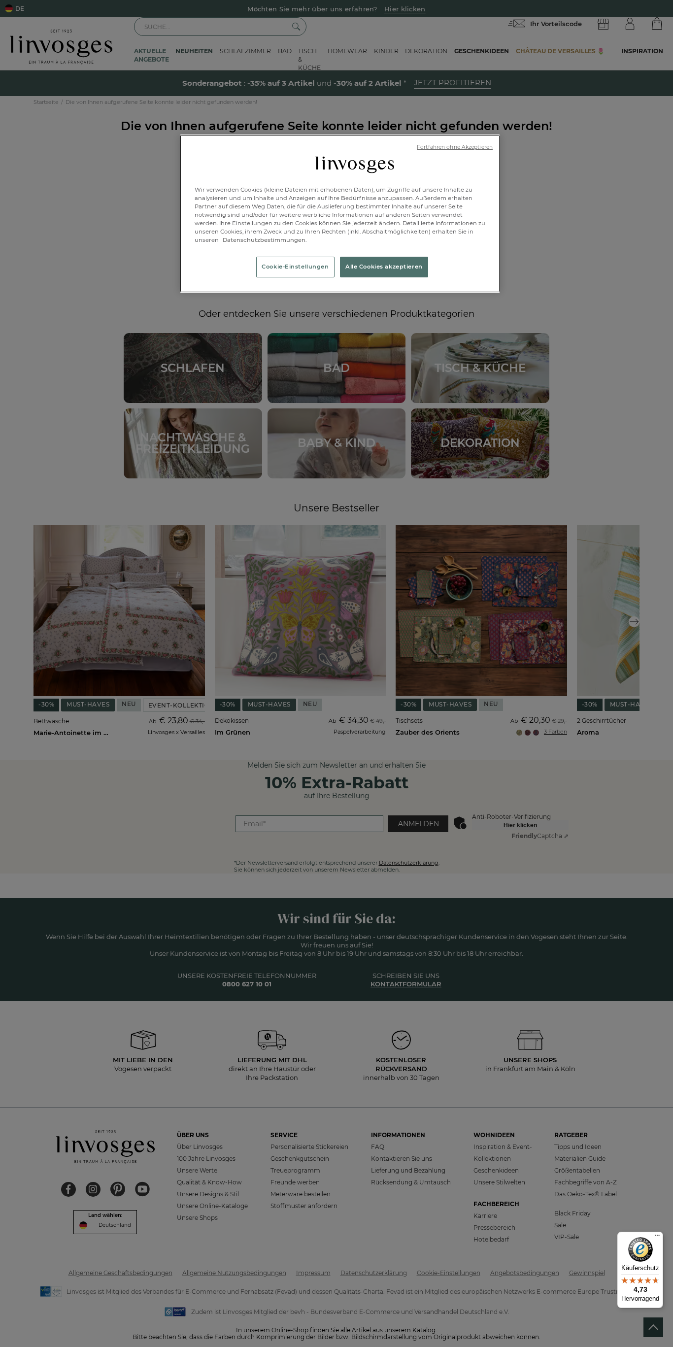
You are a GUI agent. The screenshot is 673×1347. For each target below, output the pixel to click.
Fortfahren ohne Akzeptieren (455, 147)
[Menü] (657, 1238)
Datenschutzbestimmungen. (264, 239)
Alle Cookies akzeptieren (384, 266)
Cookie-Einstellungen (295, 266)
